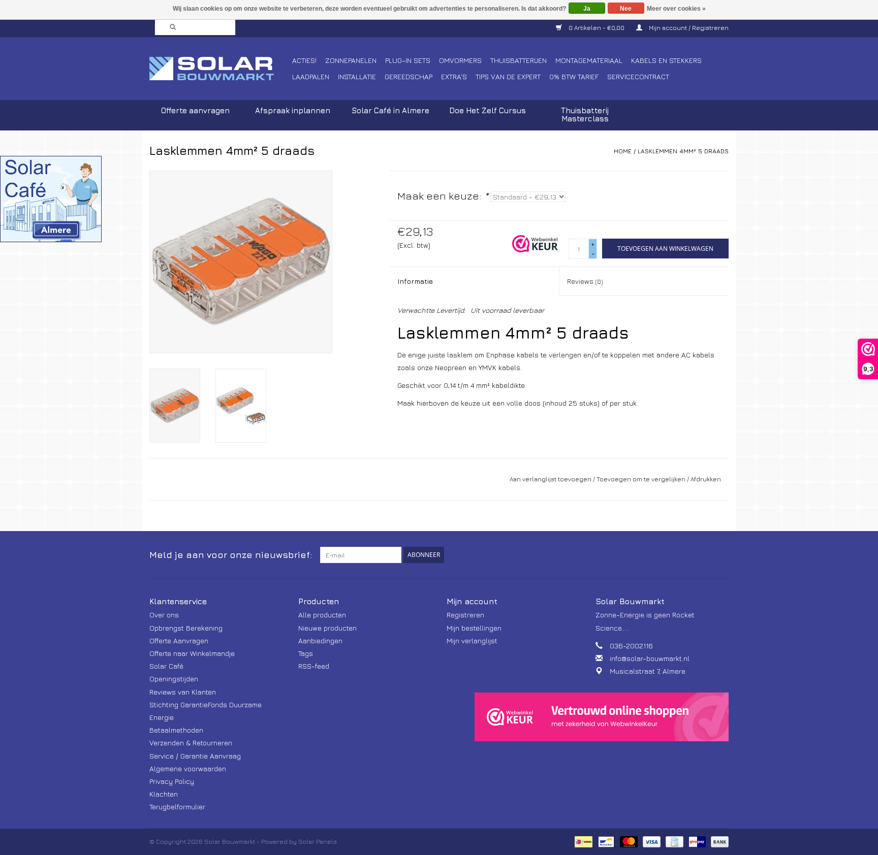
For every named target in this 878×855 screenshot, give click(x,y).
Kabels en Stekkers (666, 60)
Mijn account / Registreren (688, 27)
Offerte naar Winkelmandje (192, 653)
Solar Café (166, 666)
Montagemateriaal (588, 60)
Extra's (454, 76)
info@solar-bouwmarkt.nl (649, 658)
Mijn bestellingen (474, 627)
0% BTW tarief (574, 76)
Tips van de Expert (508, 76)
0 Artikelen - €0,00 (596, 27)
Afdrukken (706, 479)
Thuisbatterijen (518, 60)
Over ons (164, 614)
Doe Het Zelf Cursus (487, 110)
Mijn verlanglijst (472, 640)
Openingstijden (173, 678)
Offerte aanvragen (195, 110)
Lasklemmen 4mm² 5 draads (683, 151)
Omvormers (460, 60)
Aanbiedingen (320, 640)
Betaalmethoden (176, 730)
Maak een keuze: (442, 195)
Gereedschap (408, 76)
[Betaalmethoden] (582, 841)
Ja (586, 8)
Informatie (415, 281)
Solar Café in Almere (390, 110)
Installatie (357, 76)
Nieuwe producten (327, 627)
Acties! (304, 60)
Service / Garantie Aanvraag (195, 755)
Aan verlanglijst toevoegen (550, 479)
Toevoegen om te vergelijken (642, 479)
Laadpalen (310, 76)
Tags (305, 653)
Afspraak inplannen (292, 110)
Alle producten (322, 614)
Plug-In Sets (407, 60)
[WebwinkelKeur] (602, 717)
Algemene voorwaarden (187, 768)
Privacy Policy (171, 781)
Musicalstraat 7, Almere (647, 671)
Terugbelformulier (177, 806)
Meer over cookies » (676, 8)
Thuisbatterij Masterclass (585, 114)
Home (623, 151)
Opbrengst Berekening (186, 627)
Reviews (585, 281)
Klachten (163, 794)
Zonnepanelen (351, 60)
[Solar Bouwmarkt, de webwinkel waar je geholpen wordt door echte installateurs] (219, 68)
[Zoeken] (170, 27)
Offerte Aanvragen (178, 640)
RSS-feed (313, 666)
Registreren (465, 614)
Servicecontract (638, 76)
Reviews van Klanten (182, 691)
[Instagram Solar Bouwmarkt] (720, 555)
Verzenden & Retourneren (190, 742)
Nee (626, 8)
